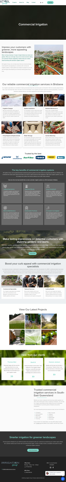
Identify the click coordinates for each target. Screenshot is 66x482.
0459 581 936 (29, 472)
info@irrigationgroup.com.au (9, 469)
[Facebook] (42, 2)
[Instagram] (40, 2)
